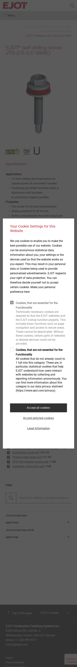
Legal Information (38, 428)
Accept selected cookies (38, 418)
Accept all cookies (38, 407)
